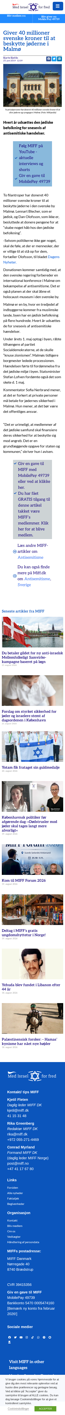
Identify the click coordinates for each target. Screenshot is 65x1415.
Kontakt (12, 1220)
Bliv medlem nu (16, 15)
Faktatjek (13, 1198)
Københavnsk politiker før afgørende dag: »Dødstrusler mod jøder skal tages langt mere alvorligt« (29, 824)
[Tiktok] (32, 1337)
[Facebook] (9, 1337)
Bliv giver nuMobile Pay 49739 (49, 18)
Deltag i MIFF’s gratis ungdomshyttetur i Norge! (24, 933)
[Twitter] (15, 1337)
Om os (11, 1231)
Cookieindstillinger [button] (18, 1408)
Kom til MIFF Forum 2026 (24, 880)
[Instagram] (27, 1337)
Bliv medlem (14, 1225)
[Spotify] (44, 1337)
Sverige (24, 585)
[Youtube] (21, 1337)
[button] (54, 58)
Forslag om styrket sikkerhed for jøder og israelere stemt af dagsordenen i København (29, 715)
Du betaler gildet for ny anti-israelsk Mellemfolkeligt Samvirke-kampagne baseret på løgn (32, 657)
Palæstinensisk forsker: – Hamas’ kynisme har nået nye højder (29, 1041)
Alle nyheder (15, 1193)
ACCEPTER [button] (45, 1408)
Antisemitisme (30, 557)
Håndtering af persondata (23, 1242)
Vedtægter (14, 1236)
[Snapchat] (49, 1337)
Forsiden (12, 1187)
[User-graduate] (9, 1342)
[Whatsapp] (38, 1337)
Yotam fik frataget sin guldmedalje (31, 767)
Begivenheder (15, 1203)
